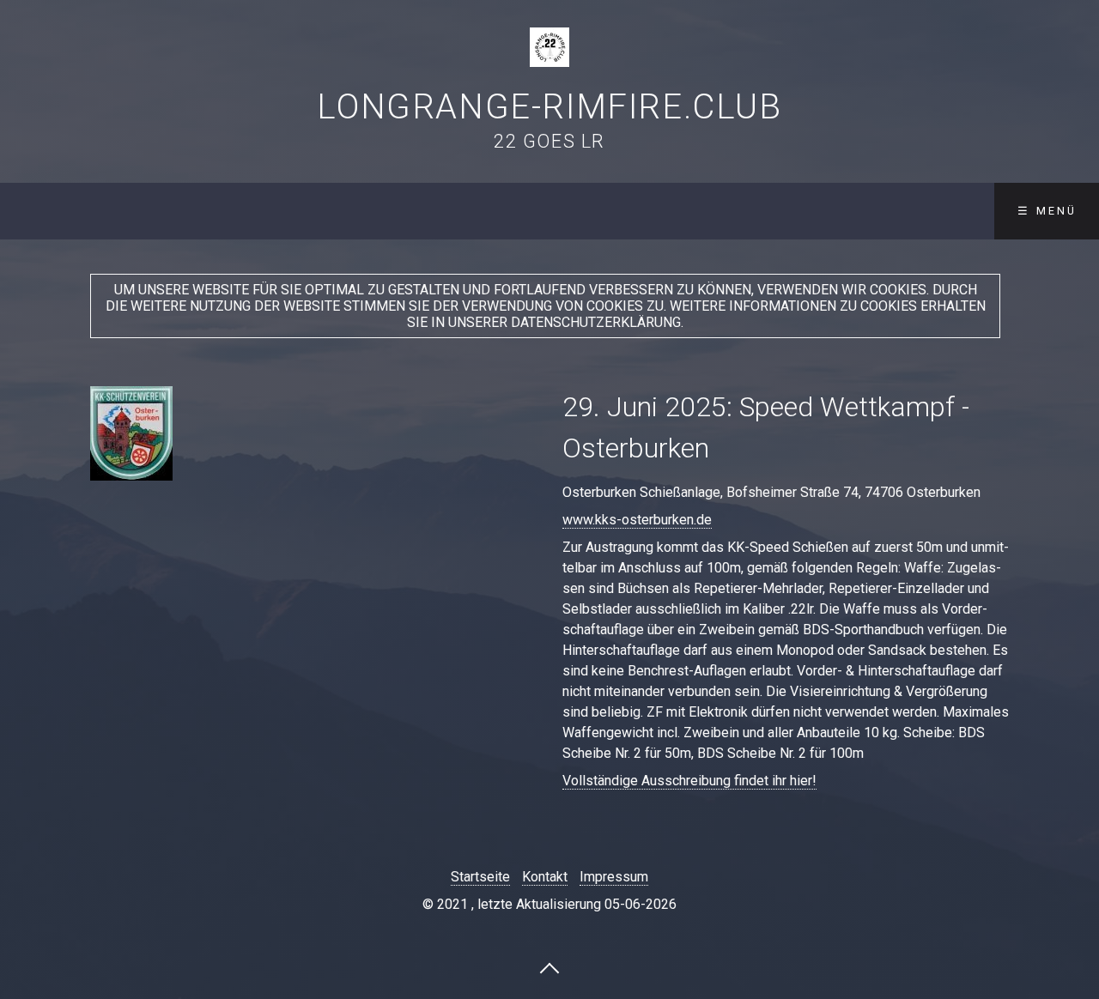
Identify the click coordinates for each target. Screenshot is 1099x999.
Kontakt (545, 877)
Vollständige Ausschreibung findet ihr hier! (689, 780)
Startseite (480, 877)
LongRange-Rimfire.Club (549, 107)
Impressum (614, 877)
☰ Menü (1047, 210)
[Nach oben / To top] (549, 967)
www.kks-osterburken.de (637, 520)
